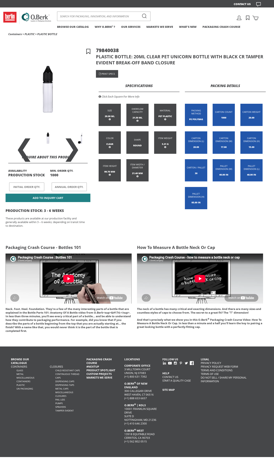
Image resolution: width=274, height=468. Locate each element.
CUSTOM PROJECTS (99, 374)
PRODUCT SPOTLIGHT (100, 370)
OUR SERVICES (130, 27)
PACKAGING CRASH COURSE (221, 27)
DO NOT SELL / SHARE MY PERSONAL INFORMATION (224, 379)
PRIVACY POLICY (211, 363)
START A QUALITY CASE (176, 380)
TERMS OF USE (210, 374)
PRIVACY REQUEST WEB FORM (219, 366)
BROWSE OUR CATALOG (73, 27)
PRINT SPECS (108, 73)
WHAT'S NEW (188, 27)
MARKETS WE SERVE (159, 27)
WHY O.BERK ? (105, 27)
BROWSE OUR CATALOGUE (20, 361)
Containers (15, 34)
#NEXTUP (92, 366)
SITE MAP (168, 390)
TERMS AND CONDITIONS (216, 370)
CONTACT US (242, 4)
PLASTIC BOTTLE (47, 34)
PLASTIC (30, 34)
